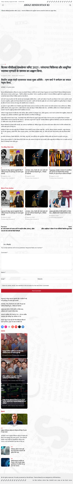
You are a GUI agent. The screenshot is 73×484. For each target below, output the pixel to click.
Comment (4, 252)
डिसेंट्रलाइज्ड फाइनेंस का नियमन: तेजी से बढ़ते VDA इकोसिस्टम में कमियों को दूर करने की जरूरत (18, 463)
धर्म (61, 480)
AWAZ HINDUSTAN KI (36, 5)
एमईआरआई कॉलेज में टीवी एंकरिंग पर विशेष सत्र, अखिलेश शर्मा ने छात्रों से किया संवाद (60, 212)
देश (5, 64)
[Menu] (3, 5)
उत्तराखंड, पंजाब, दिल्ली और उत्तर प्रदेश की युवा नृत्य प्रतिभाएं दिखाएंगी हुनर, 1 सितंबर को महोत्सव (36, 171)
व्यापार (55, 480)
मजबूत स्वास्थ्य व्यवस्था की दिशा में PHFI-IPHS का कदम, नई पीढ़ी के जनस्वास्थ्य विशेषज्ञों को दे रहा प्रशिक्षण (14, 401)
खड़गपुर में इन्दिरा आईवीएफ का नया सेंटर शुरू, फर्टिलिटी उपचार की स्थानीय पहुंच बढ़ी (13, 352)
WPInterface (56, 477)
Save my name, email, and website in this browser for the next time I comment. (25, 285)
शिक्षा (48, 480)
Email (3, 279)
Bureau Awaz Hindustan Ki (18, 75)
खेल (64, 480)
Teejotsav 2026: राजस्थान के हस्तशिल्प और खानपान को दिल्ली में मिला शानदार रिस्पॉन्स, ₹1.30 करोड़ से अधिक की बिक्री (60, 171)
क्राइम (59, 480)
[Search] (70, 5)
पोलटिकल (39, 480)
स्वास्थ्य (3, 348)
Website (40, 279)
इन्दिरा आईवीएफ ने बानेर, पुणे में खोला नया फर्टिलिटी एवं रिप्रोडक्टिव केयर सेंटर (12, 377)
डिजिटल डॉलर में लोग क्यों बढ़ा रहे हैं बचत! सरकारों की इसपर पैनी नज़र (18, 450)
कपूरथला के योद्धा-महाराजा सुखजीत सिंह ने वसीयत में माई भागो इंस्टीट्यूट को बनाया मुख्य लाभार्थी (12, 171)
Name (3, 272)
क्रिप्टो (2, 428)
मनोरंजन (44, 480)
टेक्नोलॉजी (51, 480)
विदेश (36, 480)
